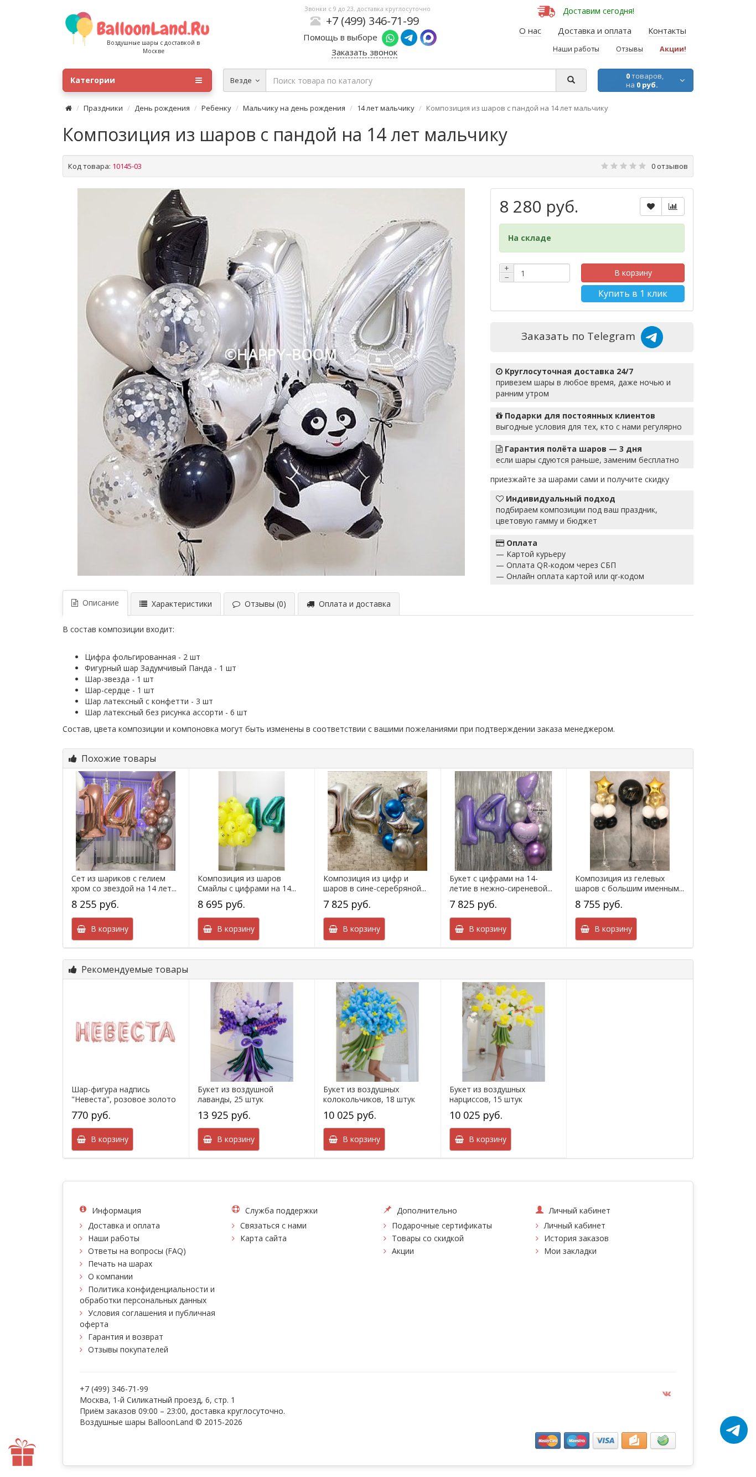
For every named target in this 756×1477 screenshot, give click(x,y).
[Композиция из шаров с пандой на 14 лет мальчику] (271, 382)
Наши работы (113, 1238)
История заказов (576, 1238)
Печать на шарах (120, 1263)
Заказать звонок (364, 52)
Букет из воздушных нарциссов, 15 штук (487, 1094)
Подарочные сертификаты (442, 1225)
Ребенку (216, 108)
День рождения (162, 108)
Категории (92, 80)
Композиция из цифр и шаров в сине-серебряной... (374, 884)
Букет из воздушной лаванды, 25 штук (235, 1094)
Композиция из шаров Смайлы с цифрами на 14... (247, 884)
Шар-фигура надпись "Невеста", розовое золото (123, 1094)
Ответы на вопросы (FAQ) (137, 1251)
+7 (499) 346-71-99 (372, 20)
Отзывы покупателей (128, 1349)
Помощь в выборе (342, 37)
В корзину (633, 272)
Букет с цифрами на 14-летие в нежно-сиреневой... (500, 884)
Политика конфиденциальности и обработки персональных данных (147, 1294)
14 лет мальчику (386, 108)
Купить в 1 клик (632, 293)
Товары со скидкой (428, 1238)
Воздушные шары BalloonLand (136, 1422)
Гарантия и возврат (125, 1336)
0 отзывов (669, 166)
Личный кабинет (574, 1225)
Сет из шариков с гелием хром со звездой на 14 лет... (124, 884)
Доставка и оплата (124, 1225)
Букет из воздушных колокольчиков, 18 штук (369, 1094)
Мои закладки (570, 1251)
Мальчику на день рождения (294, 108)
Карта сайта (263, 1238)
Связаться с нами (273, 1225)
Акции (403, 1251)
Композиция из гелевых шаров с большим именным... (629, 884)
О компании (110, 1276)
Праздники (103, 108)
